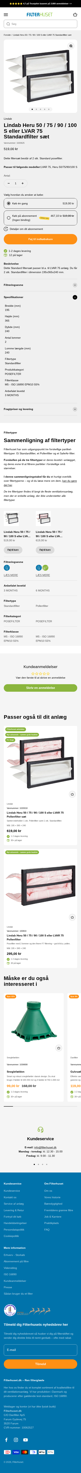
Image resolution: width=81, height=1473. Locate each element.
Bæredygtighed (53, 1203)
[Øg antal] (22, 183)
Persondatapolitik (14, 1229)
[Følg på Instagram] (15, 1439)
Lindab (10, 804)
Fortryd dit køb (12, 1216)
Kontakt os (10, 1197)
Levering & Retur (14, 1210)
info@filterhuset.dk (45, 1147)
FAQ (47, 1229)
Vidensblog (10, 1267)
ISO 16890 (10, 1274)
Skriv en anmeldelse (40, 687)
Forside (7, 35)
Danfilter (74, 1057)
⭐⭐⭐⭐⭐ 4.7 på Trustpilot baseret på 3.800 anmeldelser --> (40, 3)
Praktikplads (51, 1223)
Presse (8, 1287)
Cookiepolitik (11, 1235)
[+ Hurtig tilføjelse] (72, 794)
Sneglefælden (13, 1057)
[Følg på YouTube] (25, 1439)
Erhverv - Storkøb (14, 1254)
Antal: (7, 175)
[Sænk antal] (8, 183)
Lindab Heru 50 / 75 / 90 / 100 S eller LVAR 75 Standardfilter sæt (42, 35)
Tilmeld (40, 1364)
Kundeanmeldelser (15, 1280)
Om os (48, 1190)
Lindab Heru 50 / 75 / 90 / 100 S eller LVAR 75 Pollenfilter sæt (49, 534)
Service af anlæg (14, 1203)
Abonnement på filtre (16, 1261)
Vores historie (52, 1197)
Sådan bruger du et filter (18, 1293)
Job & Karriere (52, 1216)
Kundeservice (12, 1190)
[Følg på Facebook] (6, 1439)
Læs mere (11, 575)
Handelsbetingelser (15, 1223)
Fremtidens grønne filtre (58, 1210)
